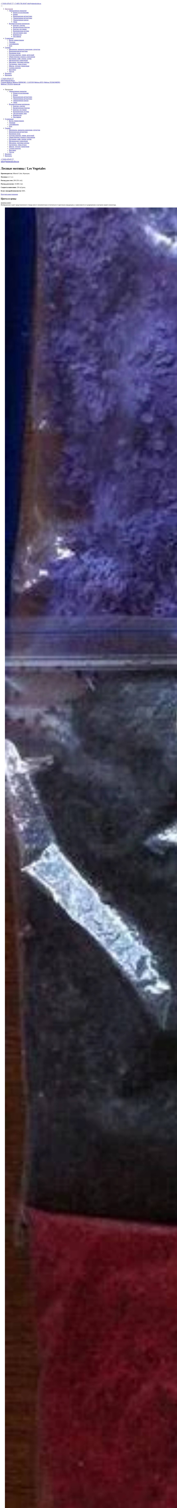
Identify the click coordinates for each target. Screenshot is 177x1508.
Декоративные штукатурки (22, 18)
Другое (11, 71)
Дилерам (12, 42)
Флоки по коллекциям (21, 12)
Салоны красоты (15, 68)
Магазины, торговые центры (19, 62)
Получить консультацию (9, 194)
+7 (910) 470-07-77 (7, 3)
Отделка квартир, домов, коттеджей (21, 55)
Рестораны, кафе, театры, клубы (20, 58)
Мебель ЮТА (39, 82)
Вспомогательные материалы (19, 23)
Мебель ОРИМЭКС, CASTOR (23, 82)
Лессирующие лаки (20, 33)
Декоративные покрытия (17, 11)
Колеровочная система (21, 31)
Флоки (15, 14)
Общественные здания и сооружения (22, 57)
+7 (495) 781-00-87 (20, 3)
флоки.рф (17, 84)
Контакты (8, 75)
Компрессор (17, 35)
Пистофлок (17, 36)
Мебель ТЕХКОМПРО (52, 82)
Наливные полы (14, 53)
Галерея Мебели (6, 82)
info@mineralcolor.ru (34, 3)
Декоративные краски (20, 20)
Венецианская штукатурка (18, 51)
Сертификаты (14, 44)
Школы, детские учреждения (19, 66)
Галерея (7, 47)
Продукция (9, 9)
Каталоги (8, 73)
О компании (9, 38)
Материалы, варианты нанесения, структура (24, 49)
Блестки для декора (20, 29)
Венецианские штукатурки (22, 16)
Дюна (15, 22)
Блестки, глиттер (19, 25)
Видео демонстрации (16, 40)
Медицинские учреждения (18, 60)
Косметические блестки (21, 27)
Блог (10, 46)
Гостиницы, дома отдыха (18, 64)
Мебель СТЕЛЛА (7, 84)
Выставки (12, 69)
